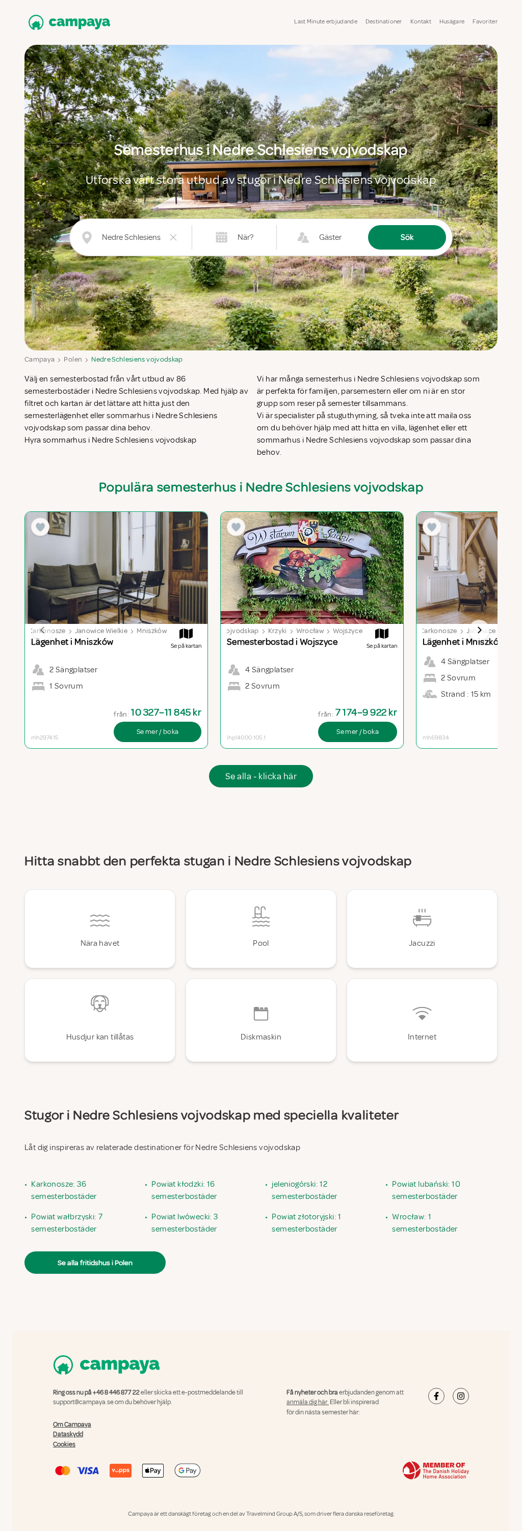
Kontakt (420, 21)
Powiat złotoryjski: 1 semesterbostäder (306, 1223)
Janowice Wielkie (101, 630)
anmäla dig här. (307, 1402)
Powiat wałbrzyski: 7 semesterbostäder (66, 1223)
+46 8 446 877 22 (116, 1392)
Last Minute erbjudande (325, 21)
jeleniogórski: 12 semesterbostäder (304, 1190)
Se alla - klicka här (261, 776)
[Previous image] (43, 630)
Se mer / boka (158, 731)
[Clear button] (173, 237)
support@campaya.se (83, 1402)
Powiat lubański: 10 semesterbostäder (426, 1190)
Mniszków (152, 630)
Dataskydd (68, 1434)
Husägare (451, 21)
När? (245, 237)
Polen (73, 359)
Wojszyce (347, 630)
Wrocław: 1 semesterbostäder (424, 1223)
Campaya (39, 359)
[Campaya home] (67, 22)
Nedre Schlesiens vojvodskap (136, 359)
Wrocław (310, 630)
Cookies (64, 1444)
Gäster (330, 237)
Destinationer (384, 21)
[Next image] (479, 630)
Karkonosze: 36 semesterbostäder (63, 1190)
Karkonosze (438, 630)
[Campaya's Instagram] (461, 1396)
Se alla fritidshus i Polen (95, 1262)
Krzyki (277, 630)
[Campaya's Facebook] (436, 1396)
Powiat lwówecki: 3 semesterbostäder (184, 1223)
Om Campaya (72, 1424)
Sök (407, 237)
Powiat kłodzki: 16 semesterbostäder (184, 1190)
